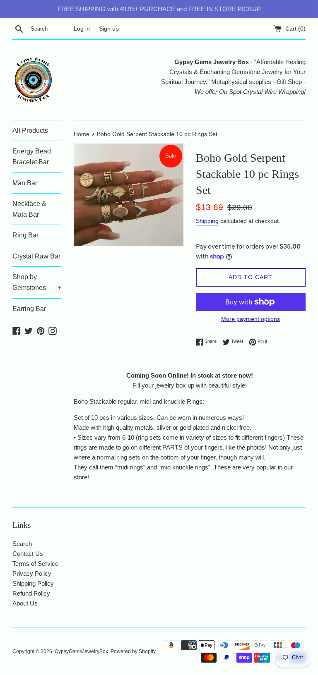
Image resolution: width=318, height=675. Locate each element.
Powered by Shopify (133, 651)
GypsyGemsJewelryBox (81, 651)
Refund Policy (31, 593)
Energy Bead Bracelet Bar (31, 156)
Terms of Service (35, 563)
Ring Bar (25, 235)
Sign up (109, 29)
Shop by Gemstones (36, 282)
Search (22, 543)
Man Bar (24, 183)
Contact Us (27, 553)
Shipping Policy (33, 583)
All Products (30, 130)
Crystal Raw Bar (36, 256)
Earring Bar (29, 308)
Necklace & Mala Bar (29, 209)
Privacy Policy (31, 573)
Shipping (207, 221)
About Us (25, 603)
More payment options (250, 319)
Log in (82, 29)
